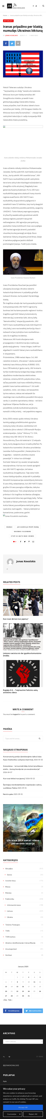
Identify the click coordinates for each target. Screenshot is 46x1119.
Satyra (9, 875)
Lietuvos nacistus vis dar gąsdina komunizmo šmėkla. (22, 654)
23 (23, 991)
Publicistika (9, 899)
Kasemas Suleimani (22, 531)
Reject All (33, 1114)
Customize (11, 1114)
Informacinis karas (14, 905)
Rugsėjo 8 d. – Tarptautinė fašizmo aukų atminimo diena (20, 691)
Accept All (23, 1107)
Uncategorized (11, 949)
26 (40, 991)
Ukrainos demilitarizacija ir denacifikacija (20, 943)
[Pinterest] (29, 541)
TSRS (7, 931)
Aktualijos (8, 21)
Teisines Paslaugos (12, 925)
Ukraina (23, 835)
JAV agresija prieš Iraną (28, 527)
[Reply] (4, 1056)
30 (23, 996)
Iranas (9, 527)
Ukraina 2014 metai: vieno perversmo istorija (23, 842)
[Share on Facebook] (6, 43)
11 (34, 982)
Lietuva (10, 911)
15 (17, 986)
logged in (16, 714)
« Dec (5, 1000)
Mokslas (8, 893)
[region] (23, 1102)
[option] (23, 828)
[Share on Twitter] (12, 43)
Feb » (10, 1000)
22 (17, 991)
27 (6, 996)
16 (23, 986)
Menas (7, 887)
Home (5, 15)
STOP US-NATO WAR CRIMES (22, 536)
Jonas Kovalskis (11, 35)
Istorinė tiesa (10, 881)
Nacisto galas (8, 794)
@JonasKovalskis (11, 1065)
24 (29, 991)
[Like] (9, 1056)
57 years (39, 1057)
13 (6, 986)
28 (12, 996)
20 (6, 991)
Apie (5, 1081)
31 (29, 996)
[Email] (33, 541)
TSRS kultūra (10, 937)
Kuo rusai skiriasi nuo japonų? (15, 619)
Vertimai (8, 955)
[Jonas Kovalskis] (16, 6)
